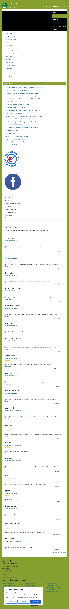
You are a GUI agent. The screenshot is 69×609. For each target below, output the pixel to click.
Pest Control (9, 62)
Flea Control (9, 51)
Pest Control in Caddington (8, 585)
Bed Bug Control (10, 36)
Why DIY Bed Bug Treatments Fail (15, 124)
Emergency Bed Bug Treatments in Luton (17, 104)
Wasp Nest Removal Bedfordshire (15, 142)
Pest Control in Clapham (52, 591)
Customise (12, 601)
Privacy (55, 29)
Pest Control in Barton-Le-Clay (53, 589)
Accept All (35, 601)
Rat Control (9, 68)
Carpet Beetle (9, 45)
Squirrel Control (10, 74)
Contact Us (56, 23)
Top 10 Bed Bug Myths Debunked (15, 107)
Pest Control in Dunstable (8, 583)
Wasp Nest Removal (11, 76)
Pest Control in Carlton (51, 583)
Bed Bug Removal (11, 39)
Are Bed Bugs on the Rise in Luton (15, 113)
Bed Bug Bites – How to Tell (13, 101)
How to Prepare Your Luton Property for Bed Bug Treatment (23, 110)
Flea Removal (10, 53)
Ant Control (9, 33)
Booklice (8, 42)
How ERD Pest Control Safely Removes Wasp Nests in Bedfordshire (25, 87)
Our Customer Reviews (59, 26)
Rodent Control (10, 71)
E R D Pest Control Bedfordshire (13, 410)
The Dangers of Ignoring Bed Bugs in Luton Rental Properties (23, 122)
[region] (23, 596)
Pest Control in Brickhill (29, 585)
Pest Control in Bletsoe (51, 585)
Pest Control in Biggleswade (53, 587)
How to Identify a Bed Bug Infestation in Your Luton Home (22, 127)
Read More (8, 249)
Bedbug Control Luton (12, 130)
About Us (55, 19)
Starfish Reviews (62, 552)
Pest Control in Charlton (29, 583)
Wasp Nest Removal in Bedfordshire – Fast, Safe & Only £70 (23, 99)
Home (55, 12)
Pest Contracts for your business (15, 139)
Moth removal (9, 59)
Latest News (56, 16)
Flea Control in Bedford (12, 145)
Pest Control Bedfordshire (15, 3)
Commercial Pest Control (13, 48)
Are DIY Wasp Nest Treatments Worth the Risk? (19, 90)
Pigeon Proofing (10, 65)
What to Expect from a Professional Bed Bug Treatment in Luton (24, 116)
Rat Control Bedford (11, 133)
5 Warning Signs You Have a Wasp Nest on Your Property (22, 93)
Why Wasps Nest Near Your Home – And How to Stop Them (23, 96)
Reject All (23, 601)
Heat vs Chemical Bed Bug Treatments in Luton (19, 119)
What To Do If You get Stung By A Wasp (17, 136)
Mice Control (9, 56)
